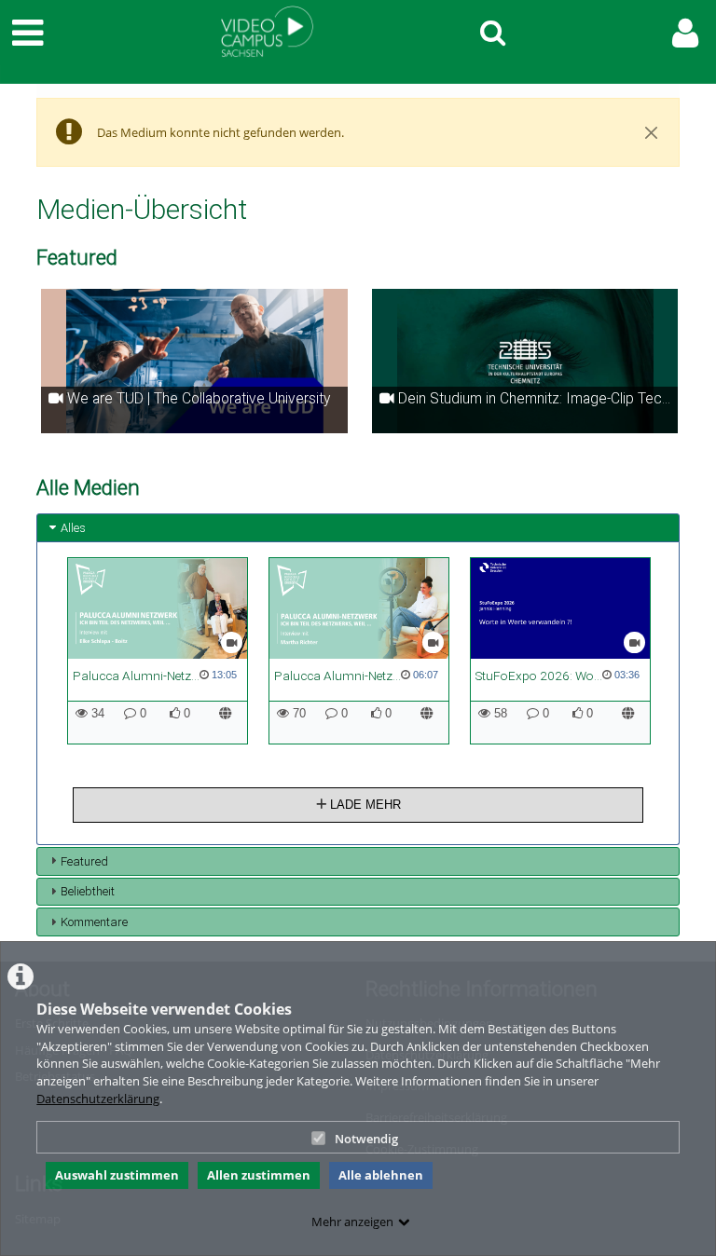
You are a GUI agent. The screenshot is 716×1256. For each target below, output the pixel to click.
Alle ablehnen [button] (380, 1175)
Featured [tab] (84, 861)
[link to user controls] (685, 33)
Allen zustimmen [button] (258, 1175)
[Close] (651, 132)
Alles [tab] (73, 528)
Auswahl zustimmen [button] (117, 1175)
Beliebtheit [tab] (88, 891)
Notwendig (366, 1138)
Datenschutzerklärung (97, 1098)
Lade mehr (363, 805)
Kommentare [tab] (94, 922)
